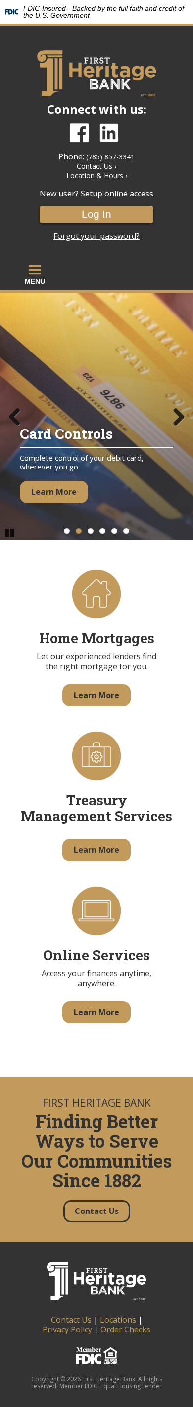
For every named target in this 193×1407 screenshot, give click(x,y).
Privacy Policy (67, 1329)
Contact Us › (96, 166)
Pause (10, 532)
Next (178, 416)
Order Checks (125, 1329)
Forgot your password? (96, 236)
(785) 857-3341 (110, 156)
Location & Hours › (96, 175)
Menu (35, 281)
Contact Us (71, 1319)
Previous (15, 416)
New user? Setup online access (96, 193)
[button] (35, 274)
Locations (118, 1319)
